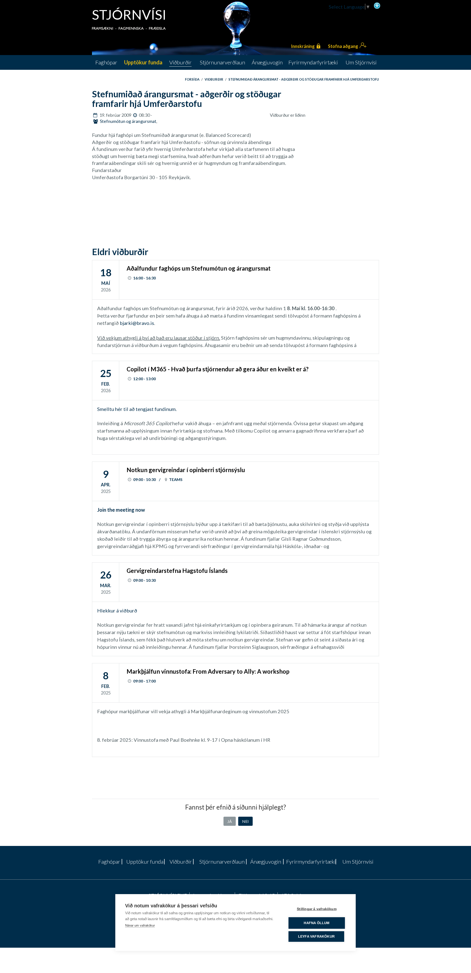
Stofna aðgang (343, 46)
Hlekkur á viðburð (118, 610)
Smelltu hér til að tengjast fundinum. (137, 409)
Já (229, 821)
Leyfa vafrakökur (316, 936)
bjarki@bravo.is (137, 323)
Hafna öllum (316, 923)
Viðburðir (214, 79)
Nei (245, 821)
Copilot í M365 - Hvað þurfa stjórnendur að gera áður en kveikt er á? (218, 369)
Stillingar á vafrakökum (317, 909)
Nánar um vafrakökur (140, 925)
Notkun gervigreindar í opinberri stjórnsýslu (186, 469)
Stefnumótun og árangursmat (128, 121)
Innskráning (303, 46)
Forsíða (192, 79)
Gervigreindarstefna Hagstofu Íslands (177, 570)
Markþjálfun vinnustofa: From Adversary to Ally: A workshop (208, 671)
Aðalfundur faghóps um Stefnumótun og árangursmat (199, 268)
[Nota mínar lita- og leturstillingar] (377, 5)
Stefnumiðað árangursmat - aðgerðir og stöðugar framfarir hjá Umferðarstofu (303, 79)
